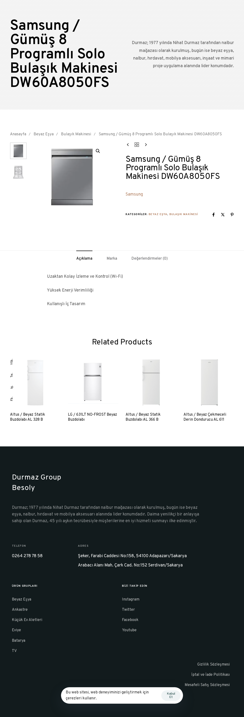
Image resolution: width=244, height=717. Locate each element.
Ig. (12, 387)
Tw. (12, 375)
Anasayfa (18, 134)
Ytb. (12, 362)
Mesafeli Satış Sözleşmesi (207, 685)
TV (14, 651)
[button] (98, 151)
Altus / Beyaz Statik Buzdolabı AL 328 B (27, 417)
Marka (112, 258)
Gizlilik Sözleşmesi (213, 664)
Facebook (130, 620)
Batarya (18, 640)
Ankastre (20, 609)
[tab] (84, 259)
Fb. (12, 399)
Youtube (129, 630)
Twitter (128, 609)
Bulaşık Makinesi (76, 134)
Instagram (130, 599)
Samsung (134, 194)
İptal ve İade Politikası (210, 674)
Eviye (16, 630)
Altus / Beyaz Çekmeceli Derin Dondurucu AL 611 (204, 417)
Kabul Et (171, 695)
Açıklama (84, 258)
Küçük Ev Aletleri (27, 620)
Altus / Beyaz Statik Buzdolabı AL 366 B (143, 417)
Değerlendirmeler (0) (150, 258)
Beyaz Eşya (44, 134)
